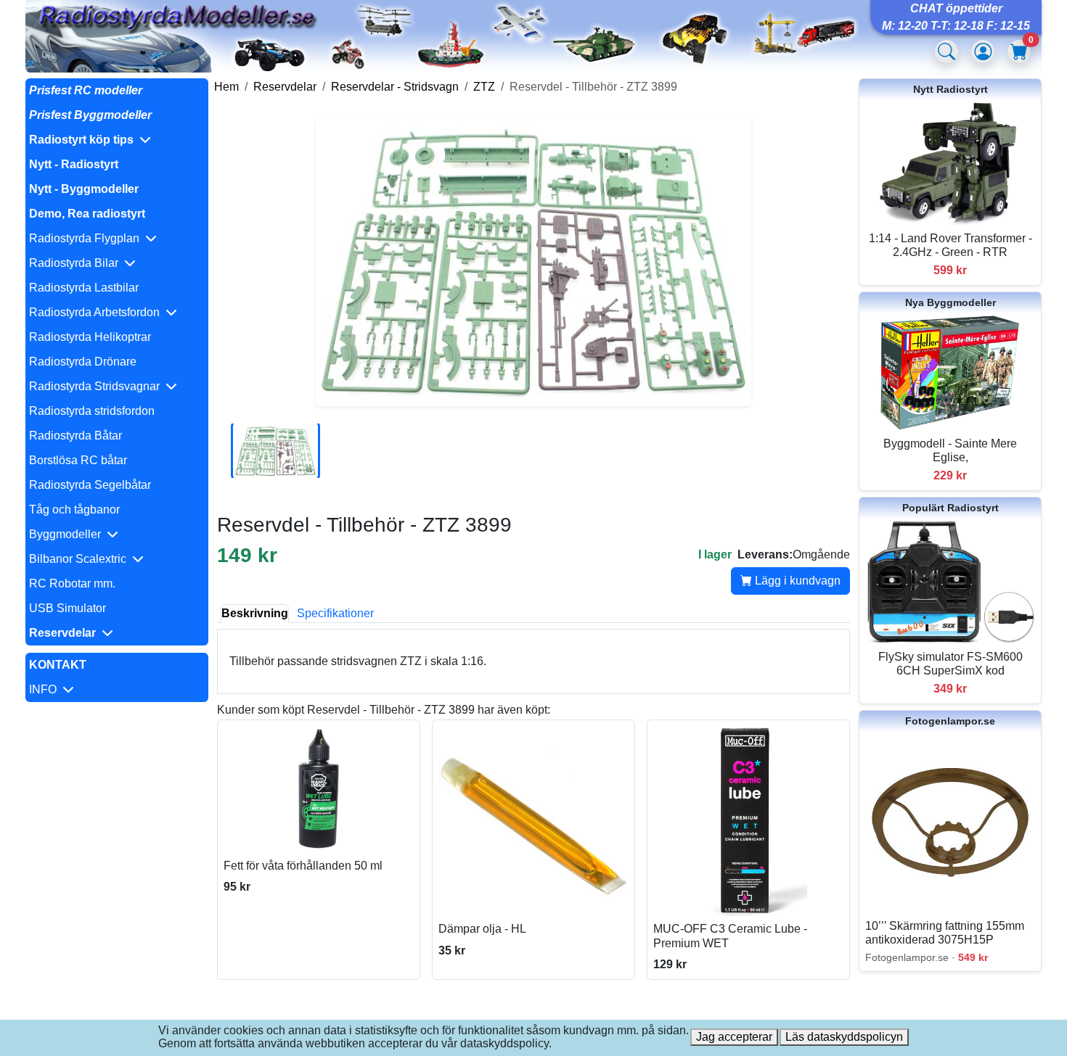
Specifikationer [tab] (335, 613)
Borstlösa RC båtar (78, 460)
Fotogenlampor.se (950, 721)
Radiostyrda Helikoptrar (90, 337)
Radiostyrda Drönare (82, 361)
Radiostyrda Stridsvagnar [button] (97, 386)
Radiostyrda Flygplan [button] (87, 238)
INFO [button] (45, 689)
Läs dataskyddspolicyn (844, 1037)
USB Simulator (67, 608)
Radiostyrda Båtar (75, 435)
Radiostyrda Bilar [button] (76, 263)
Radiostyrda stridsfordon (92, 411)
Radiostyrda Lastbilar (84, 287)
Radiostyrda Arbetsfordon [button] (97, 312)
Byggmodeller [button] (68, 534)
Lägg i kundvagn (796, 580)
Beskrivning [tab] (254, 613)
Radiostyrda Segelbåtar (90, 485)
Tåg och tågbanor (74, 509)
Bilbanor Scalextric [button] (80, 559)
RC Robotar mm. (72, 583)
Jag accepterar (734, 1037)
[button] (117, 140)
